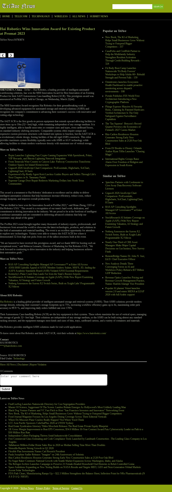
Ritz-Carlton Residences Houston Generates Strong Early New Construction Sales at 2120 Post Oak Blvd (123, 139)
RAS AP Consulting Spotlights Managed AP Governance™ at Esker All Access (123, 210)
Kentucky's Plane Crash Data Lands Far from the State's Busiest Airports (44, 273)
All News (78, 16)
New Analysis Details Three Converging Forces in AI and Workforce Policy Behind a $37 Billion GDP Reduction (124, 268)
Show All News (8, 364)
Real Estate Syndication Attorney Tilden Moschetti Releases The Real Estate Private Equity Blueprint (58, 426)
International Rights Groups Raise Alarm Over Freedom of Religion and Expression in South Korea (124, 162)
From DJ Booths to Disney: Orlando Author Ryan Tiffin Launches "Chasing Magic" (125, 151)
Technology (41, 16)
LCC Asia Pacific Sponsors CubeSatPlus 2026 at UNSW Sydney (40, 423)
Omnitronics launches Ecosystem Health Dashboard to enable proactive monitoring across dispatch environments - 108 (123, 87)
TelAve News (31, 6)
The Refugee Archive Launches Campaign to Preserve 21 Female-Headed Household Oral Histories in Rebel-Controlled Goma (71, 464)
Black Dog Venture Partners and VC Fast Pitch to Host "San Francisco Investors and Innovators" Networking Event (66, 410)
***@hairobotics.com (11, 345)
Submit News (99, 16)
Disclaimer (23, 364)
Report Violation (38, 364)
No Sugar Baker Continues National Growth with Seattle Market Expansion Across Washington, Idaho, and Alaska (65, 460)
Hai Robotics (6, 301)
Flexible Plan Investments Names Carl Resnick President (36, 451)
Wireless (61, 16)
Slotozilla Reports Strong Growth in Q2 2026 (31, 448)
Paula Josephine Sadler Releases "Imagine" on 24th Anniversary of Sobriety (46, 454)
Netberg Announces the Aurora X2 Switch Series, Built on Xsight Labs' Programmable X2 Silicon (123, 234)
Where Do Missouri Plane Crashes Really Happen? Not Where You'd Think (46, 419)
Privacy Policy (43, 488)
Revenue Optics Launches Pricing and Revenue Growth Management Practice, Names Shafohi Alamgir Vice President (125, 280)
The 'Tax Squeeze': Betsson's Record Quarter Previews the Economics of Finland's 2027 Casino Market (123, 126)
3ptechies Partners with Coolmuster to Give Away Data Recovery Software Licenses (124, 185)
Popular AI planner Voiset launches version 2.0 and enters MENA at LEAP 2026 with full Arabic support (124, 291)
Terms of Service (60, 488)
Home (6, 16)
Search (158, 11)
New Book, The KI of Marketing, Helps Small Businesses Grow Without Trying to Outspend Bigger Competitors (65, 413)
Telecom (20, 16)
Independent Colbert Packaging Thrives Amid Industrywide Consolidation (45, 435)
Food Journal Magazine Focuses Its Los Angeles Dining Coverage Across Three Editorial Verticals (57, 416)
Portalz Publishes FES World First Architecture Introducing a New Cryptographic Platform (122, 99)
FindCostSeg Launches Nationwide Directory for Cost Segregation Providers (46, 404)
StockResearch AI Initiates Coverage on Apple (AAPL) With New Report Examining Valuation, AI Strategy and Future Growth (125, 222)
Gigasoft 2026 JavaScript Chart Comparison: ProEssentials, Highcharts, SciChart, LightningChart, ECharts (124, 198)
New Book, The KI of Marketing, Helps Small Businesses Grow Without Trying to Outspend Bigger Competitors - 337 (124, 42)
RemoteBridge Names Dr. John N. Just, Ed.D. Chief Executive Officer (125, 258)
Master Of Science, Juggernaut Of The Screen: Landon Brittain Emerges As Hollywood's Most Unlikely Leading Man (67, 407)
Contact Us (76, 488)
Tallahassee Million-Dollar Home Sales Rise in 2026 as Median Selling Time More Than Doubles (56, 445)
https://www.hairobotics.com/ (91, 333)
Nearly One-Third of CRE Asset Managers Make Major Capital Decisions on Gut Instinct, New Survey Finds (125, 247)
